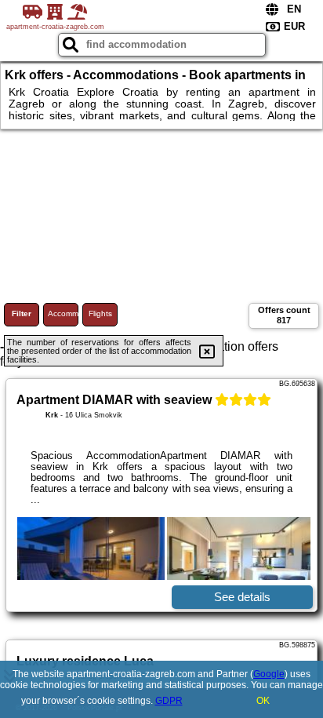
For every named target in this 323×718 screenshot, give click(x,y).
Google (269, 674)
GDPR (169, 700)
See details (242, 596)
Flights (100, 313)
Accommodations (63, 313)
